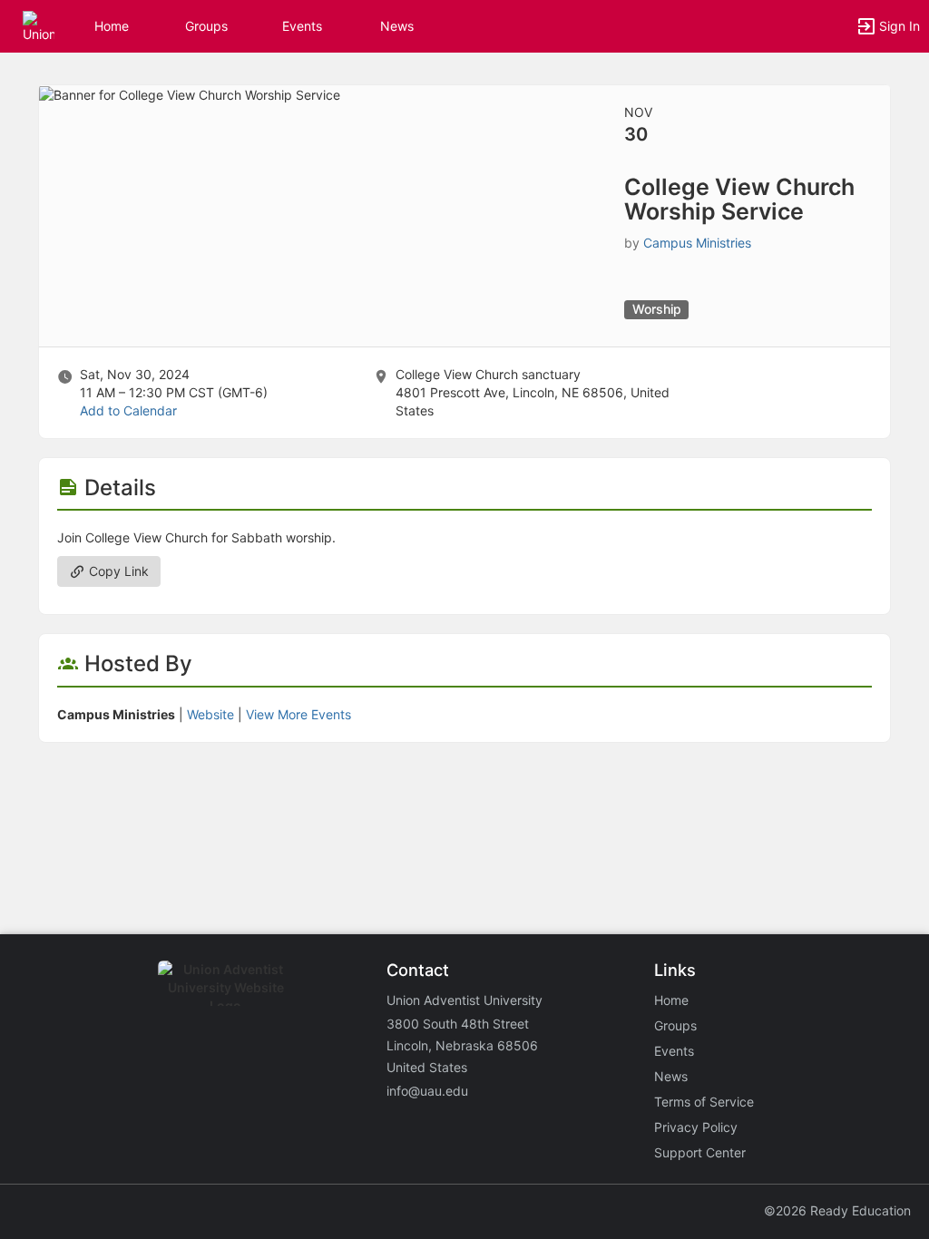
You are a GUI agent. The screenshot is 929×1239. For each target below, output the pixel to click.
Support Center (700, 1152)
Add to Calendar (128, 410)
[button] (38, 25)
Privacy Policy (696, 1127)
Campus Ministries (697, 242)
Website (210, 714)
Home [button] (111, 26)
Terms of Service (704, 1101)
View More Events (298, 714)
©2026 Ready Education (837, 1210)
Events (302, 26)
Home (671, 1000)
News (397, 26)
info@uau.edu (427, 1090)
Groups (206, 26)
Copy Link (117, 571)
